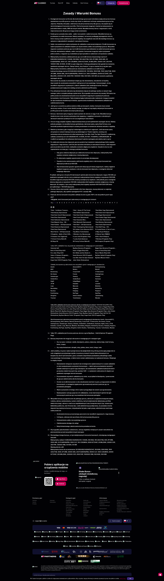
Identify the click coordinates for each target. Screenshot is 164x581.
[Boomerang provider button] (126, 537)
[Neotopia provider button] (91, 547)
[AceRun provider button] (98, 542)
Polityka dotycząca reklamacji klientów (122, 506)
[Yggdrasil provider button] (113, 532)
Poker (84, 514)
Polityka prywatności (104, 502)
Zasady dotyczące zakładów (124, 511)
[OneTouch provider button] (126, 532)
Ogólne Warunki (103, 500)
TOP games (69, 512)
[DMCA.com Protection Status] (83, 561)
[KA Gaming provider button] (99, 537)
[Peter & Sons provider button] (44, 542)
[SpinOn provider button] (104, 542)
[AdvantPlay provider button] (118, 542)
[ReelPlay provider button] (52, 542)
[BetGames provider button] (73, 532)
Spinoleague (69, 510)
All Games (68, 515)
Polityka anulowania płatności (104, 512)
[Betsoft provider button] (44, 537)
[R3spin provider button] (66, 547)
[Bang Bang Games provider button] (116, 537)
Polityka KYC (120, 502)
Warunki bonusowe (122, 500)
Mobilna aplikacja (121, 503)
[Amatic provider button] (66, 532)
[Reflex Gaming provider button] (89, 542)
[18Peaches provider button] (97, 547)
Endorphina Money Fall (71, 505)
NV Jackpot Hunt (70, 509)
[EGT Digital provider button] (59, 532)
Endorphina (53, 502)
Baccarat (68, 514)
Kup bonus (68, 507)
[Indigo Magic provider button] (60, 542)
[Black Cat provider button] (111, 542)
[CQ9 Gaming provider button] (81, 532)
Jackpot (85, 515)
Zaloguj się (111, 3)
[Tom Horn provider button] (73, 537)
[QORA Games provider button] (80, 542)
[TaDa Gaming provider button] (52, 537)
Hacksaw (52, 500)
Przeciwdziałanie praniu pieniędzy (123, 509)
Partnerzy (101, 503)
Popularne (68, 500)
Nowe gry (85, 500)
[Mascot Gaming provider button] (97, 532)
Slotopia (34, 500)
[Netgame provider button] (120, 532)
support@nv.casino (41, 521)
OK (130, 578)
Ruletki (85, 509)
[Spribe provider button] (66, 537)
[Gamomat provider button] (52, 532)
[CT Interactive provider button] (127, 542)
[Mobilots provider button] (37, 537)
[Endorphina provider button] (37, 532)
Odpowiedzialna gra (104, 505)
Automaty (68, 502)
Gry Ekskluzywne (87, 505)
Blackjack (85, 512)
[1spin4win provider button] (59, 537)
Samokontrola (103, 508)
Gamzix (34, 502)
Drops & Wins (86, 507)
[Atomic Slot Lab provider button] (90, 537)
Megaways (86, 510)
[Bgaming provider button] (45, 532)
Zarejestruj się (123, 3)
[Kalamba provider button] (106, 532)
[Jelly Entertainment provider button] (69, 542)
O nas (100, 514)
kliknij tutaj (123, 578)
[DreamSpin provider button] (73, 547)
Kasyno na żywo (70, 503)
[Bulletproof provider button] (36, 542)
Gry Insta (85, 503)
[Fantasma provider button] (89, 532)
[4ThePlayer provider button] (107, 537)
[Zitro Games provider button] (81, 537)
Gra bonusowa (87, 502)
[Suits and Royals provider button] (82, 547)
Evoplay (34, 503)
